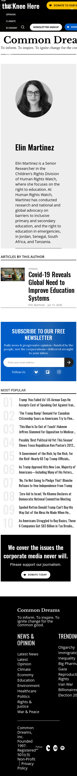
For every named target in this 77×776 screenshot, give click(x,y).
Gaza (62, 668)
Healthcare (26, 690)
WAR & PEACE (9, 52)
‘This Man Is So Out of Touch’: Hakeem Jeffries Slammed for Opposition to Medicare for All (47, 429)
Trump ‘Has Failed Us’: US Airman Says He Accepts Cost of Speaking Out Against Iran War (46, 402)
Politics (23, 696)
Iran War (65, 684)
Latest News (27, 654)
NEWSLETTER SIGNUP (46, 27)
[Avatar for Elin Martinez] (34, 99)
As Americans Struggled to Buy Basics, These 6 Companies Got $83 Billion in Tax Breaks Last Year (47, 523)
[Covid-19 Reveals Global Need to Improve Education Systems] (13, 274)
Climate (24, 669)
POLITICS (11, 34)
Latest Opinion (24, 661)
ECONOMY (11, 27)
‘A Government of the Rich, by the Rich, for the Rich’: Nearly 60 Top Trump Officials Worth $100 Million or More (46, 456)
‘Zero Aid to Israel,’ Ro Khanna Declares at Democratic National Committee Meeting (45, 496)
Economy (25, 674)
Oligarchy (66, 647)
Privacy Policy (25, 766)
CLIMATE (11, 21)
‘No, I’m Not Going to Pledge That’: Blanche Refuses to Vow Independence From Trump (46, 483)
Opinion (33, 269)
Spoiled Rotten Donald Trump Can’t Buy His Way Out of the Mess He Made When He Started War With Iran (46, 510)
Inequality (66, 658)
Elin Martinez (34, 147)
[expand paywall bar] (72, 9)
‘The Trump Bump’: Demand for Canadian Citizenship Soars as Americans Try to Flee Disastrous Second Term (45, 416)
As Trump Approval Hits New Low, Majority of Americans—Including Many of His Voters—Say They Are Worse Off (47, 469)
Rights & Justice (24, 704)
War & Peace (28, 711)
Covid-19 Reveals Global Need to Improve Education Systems (51, 286)
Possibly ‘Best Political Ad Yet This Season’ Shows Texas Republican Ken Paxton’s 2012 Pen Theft (46, 443)
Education (26, 680)
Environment (28, 685)
